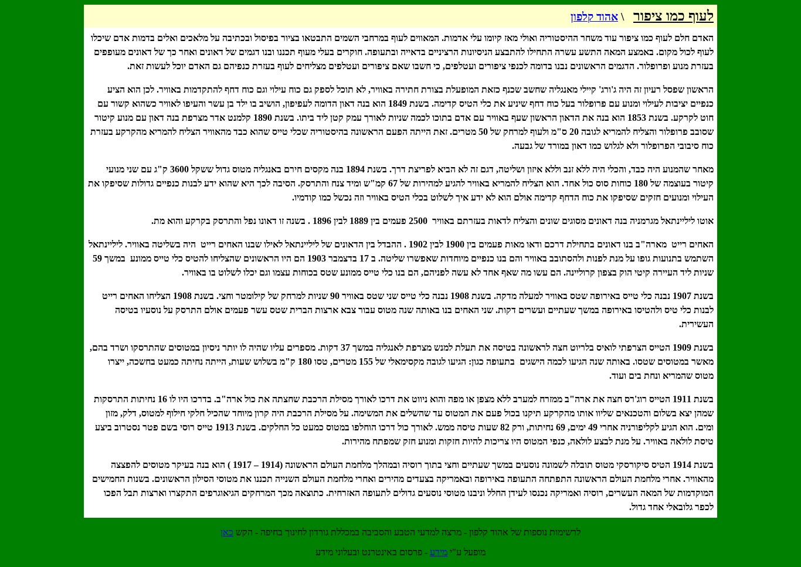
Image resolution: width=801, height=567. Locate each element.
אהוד (594, 17)
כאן (226, 532)
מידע (438, 552)
